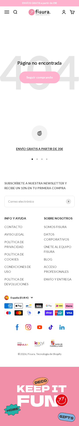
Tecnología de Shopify (48, 354)
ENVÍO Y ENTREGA (58, 279)
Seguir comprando (39, 77)
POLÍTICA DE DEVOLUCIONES (16, 281)
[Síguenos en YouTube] (40, 327)
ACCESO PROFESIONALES (56, 269)
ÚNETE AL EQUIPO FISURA (57, 249)
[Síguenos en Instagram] (28, 327)
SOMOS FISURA (55, 227)
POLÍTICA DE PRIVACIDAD (14, 244)
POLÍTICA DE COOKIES (14, 256)
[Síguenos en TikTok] (51, 327)
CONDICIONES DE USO (17, 269)
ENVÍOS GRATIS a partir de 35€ (39, 3)
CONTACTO (13, 227)
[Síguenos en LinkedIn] (62, 327)
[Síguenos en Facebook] (17, 327)
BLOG (48, 259)
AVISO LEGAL (14, 234)
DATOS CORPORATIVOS (56, 236)
